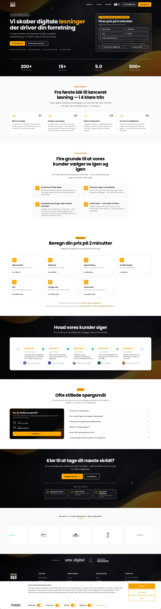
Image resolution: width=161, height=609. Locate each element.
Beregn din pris (71, 476)
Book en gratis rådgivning (91, 303)
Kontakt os (36, 434)
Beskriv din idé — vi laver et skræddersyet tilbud (96, 306)
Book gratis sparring (36, 43)
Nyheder (99, 581)
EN (118, 4)
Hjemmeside (43, 578)
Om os (99, 4)
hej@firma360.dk (133, 580)
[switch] (57, 605)
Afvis (141, 598)
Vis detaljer (100, 605)
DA (115, 4)
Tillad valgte (142, 592)
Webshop (42, 581)
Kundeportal (130, 4)
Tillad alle (142, 586)
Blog (97, 578)
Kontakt (108, 4)
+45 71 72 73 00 (133, 577)
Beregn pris (144, 4)
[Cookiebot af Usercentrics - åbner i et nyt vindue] (16, 605)
